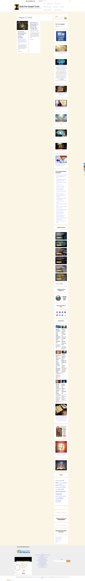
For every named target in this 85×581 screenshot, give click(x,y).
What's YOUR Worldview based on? (61, 80)
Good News (60, 482)
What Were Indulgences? (60, 193)
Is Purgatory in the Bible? (60, 186)
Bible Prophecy (49, 3)
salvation (60, 498)
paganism (64, 496)
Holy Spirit (57, 487)
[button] (45, 3)
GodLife (56, 541)
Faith (63, 480)
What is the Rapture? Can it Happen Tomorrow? (61, 242)
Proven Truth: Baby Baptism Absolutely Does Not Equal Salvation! (61, 250)
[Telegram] (31, 1)
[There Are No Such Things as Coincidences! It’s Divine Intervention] (64, 326)
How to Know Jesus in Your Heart (42, 560)
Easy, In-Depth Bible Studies (42, 559)
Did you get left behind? (61, 137)
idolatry (60, 487)
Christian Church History (47, 6)
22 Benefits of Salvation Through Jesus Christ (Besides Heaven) (60, 234)
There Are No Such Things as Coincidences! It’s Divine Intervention (64, 337)
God (56, 483)
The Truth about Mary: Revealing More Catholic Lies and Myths (60, 275)
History (63, 485)
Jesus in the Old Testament (60, 493)
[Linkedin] (30, 1)
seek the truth (58, 500)
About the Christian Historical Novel (42, 564)
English (58, 26)
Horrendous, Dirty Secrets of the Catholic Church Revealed (22, 34)
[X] (27, 1)
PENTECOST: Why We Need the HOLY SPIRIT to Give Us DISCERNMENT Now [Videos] (58, 364)
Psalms (56, 498)
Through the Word (58, 538)
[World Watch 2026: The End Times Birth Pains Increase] (58, 381)
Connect (42, 578)
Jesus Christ (61, 489)
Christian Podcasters (42, 563)
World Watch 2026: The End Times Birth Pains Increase (58, 390)
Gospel (64, 482)
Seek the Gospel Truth (29, 6)
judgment (57, 496)
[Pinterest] (34, 1)
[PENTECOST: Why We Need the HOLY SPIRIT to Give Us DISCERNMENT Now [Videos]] (58, 352)
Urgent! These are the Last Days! (42, 557)
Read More (59, 237)
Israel (64, 487)
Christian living (58, 480)
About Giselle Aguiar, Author (42, 562)
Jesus (56, 489)
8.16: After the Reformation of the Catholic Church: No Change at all (34, 25)
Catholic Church (20, 39)
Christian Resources (42, 558)
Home (44, 3)
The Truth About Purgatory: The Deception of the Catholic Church (61, 258)
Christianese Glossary (42, 561)
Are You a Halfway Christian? (61, 150)
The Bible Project (58, 540)
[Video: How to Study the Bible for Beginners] (64, 352)
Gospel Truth (58, 485)
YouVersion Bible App (58, 537)
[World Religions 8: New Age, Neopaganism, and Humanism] (58, 326)
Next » (62, 283)
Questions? (62, 6)
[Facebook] (26, 1)
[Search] (65, 18)
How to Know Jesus (57, 3)
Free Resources (55, 6)
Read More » (20, 51)
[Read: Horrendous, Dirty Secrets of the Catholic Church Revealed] (22, 25)
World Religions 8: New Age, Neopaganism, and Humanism (58, 336)
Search (56, 16)
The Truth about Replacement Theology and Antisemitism (61, 267)
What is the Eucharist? (59, 189)
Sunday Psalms (58, 501)
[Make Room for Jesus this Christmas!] (64, 381)
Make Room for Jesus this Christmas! (64, 388)
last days (60, 496)
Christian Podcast (33, 30)
